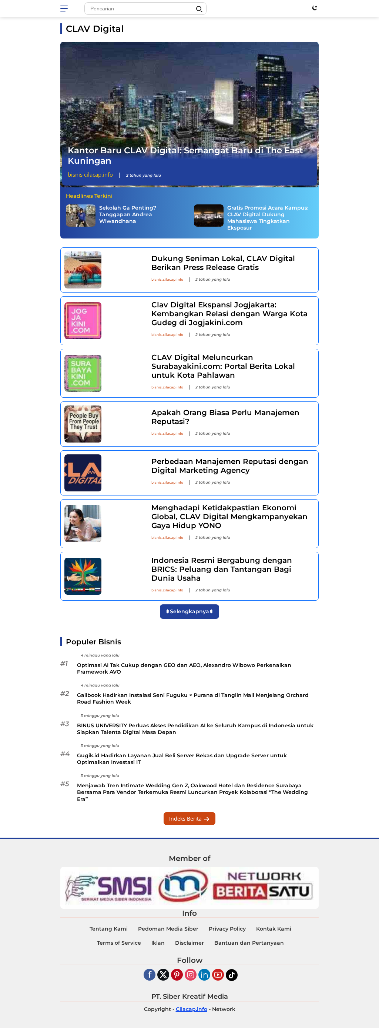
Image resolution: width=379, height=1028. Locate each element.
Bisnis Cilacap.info (90, 174)
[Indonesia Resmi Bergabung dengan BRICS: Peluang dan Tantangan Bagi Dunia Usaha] (103, 576)
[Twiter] (163, 975)
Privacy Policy (227, 928)
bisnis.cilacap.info (167, 279)
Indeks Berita (186, 818)
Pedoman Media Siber (168, 928)
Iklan (158, 942)
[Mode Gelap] (315, 7)
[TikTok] (232, 975)
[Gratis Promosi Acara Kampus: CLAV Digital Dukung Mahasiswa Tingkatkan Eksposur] (209, 215)
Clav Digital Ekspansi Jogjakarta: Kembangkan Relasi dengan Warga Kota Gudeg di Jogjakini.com (229, 313)
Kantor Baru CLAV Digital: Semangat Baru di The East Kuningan (185, 155)
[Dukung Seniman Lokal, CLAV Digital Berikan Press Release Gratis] (103, 269)
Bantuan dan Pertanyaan (249, 942)
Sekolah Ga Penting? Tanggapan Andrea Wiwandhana (127, 214)
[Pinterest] (177, 975)
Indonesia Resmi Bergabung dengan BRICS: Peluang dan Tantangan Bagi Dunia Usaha (221, 569)
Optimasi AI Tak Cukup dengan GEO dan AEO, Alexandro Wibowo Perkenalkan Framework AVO (184, 668)
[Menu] (65, 8)
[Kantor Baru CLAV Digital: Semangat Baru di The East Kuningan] (189, 114)
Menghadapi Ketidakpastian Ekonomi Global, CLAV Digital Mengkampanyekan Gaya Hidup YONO (229, 516)
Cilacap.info (191, 1009)
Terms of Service (119, 942)
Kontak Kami (273, 928)
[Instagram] (191, 975)
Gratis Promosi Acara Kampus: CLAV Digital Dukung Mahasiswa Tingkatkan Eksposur (267, 217)
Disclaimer (189, 942)
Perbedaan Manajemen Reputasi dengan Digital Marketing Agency (229, 466)
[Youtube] (218, 975)
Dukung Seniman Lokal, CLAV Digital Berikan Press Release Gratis (223, 263)
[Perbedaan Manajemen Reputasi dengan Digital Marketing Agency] (103, 472)
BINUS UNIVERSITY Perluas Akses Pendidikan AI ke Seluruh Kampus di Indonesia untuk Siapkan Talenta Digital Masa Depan (195, 728)
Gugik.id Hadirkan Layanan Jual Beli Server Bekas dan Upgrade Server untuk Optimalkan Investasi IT (182, 758)
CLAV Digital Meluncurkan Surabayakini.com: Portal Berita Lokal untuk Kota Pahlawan (223, 366)
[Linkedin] (204, 975)
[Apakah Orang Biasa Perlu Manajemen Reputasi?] (103, 424)
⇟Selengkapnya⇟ (189, 611)
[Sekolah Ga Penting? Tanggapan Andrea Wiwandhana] (80, 215)
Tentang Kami (109, 928)
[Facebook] (149, 975)
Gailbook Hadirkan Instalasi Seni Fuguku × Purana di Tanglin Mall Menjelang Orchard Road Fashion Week (193, 698)
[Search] (199, 9)
